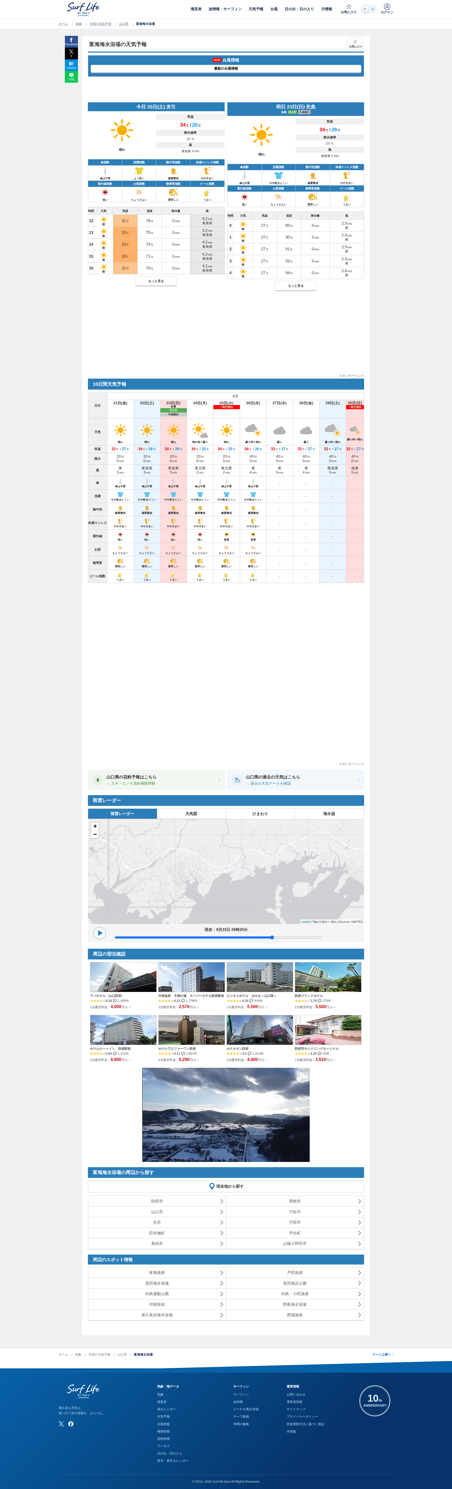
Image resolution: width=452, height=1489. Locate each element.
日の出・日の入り (169, 1453)
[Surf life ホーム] (84, 9)
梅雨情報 (163, 1431)
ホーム (63, 24)
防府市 (157, 1201)
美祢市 (157, 1243)
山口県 (123, 24)
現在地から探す (230, 1186)
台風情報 (163, 1424)
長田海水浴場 (157, 1283)
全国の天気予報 (100, 24)
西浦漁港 (295, 1315)
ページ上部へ (382, 1354)
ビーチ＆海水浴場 (245, 1409)
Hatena (71, 67)
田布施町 (157, 1233)
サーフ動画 (241, 1416)
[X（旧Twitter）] (61, 1423)
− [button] (95, 834)
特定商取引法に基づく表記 (305, 1424)
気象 (79, 24)
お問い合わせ (296, 1394)
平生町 (295, 1233)
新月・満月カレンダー (173, 1461)
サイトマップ (296, 1409)
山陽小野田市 (295, 1243)
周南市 (295, 1201)
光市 (157, 1222)
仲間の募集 (241, 1424)
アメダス (163, 1446)
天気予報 (163, 1416)
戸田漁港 (295, 1272)
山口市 (157, 1212)
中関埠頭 (157, 1304)
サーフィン (241, 1394)
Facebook (71, 44)
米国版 (291, 1431)
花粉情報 (163, 1439)
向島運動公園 (157, 1293)
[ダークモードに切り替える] (369, 9)
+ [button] (95, 826)
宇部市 (295, 1222)
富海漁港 (157, 1272)
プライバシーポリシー (302, 1416)
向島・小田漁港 (295, 1293)
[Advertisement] (226, 336)
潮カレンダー (166, 1409)
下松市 (295, 1212)
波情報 (238, 1402)
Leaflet (305, 921)
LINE (71, 79)
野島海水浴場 (295, 1304)
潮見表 (162, 1402)
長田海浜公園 (295, 1283)
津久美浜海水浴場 (157, 1315)
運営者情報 (294, 1402)
